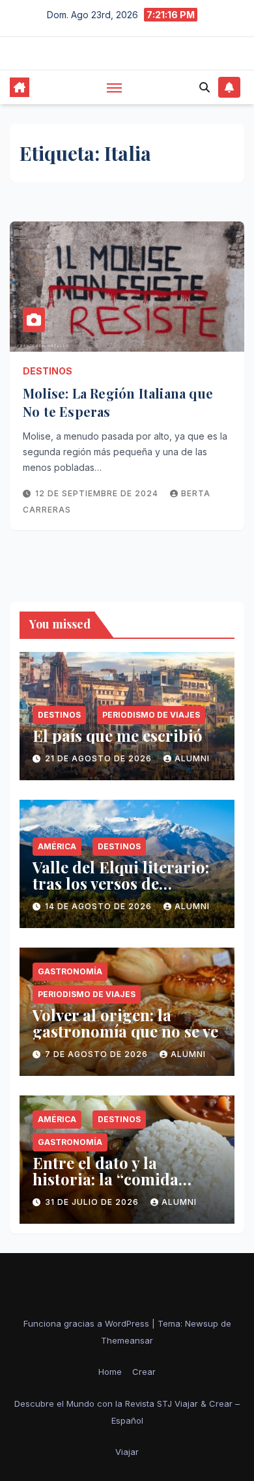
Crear (144, 1371)
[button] (204, 87)
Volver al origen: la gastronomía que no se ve (125, 1022)
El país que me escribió (118, 735)
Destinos (47, 370)
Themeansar (127, 1340)
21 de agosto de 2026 (99, 758)
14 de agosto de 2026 (99, 906)
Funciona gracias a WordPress (87, 1323)
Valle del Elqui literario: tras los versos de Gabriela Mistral (121, 883)
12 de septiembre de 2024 (98, 493)
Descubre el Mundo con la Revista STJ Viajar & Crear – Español (127, 1412)
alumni (192, 758)
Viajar (127, 1451)
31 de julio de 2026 (93, 1202)
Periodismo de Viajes (151, 715)
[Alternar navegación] (114, 87)
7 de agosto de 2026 (97, 1054)
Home (110, 1371)
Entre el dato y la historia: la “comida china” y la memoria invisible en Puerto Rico (121, 1187)
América (57, 846)
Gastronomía (70, 971)
